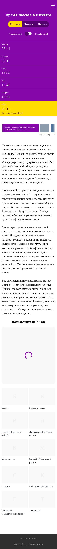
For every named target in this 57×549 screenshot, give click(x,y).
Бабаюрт (6, 408)
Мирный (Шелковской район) (40, 461)
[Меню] (53, 5)
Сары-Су (6, 486)
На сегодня (15, 24)
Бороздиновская (37, 408)
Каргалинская (8, 459)
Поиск (45, 5)
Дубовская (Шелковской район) (40, 433)
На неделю (29, 24)
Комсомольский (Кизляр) (41, 486)
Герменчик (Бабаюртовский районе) (13, 512)
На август (42, 24)
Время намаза (17, 5)
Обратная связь (36, 544)
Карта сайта (20, 544)
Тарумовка (34, 510)
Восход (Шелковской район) (11, 433)
